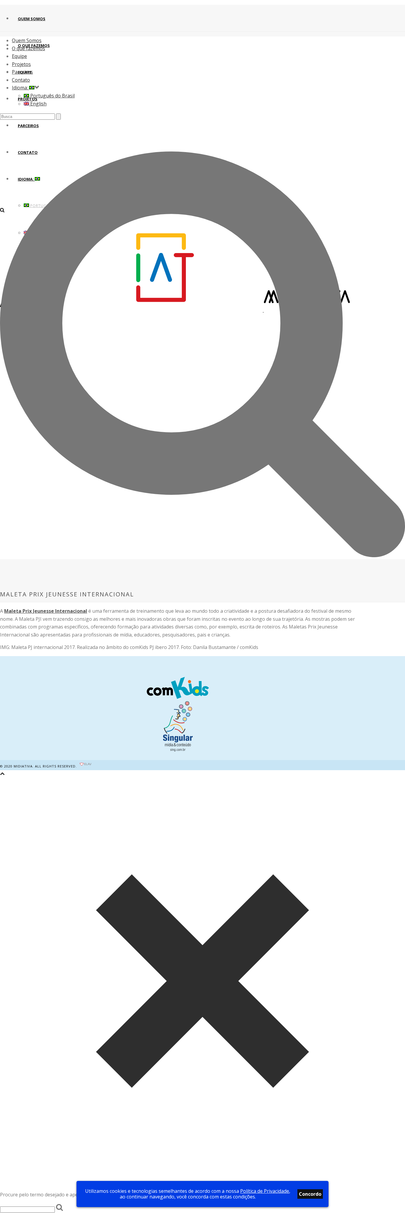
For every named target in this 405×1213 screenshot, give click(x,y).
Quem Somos (31, 18)
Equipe (19, 56)
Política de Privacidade (264, 1191)
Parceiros (22, 72)
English (38, 103)
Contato (21, 80)
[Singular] (178, 750)
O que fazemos (28, 48)
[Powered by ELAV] (85, 766)
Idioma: (20, 87)
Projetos (21, 64)
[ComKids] (178, 689)
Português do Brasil (52, 95)
